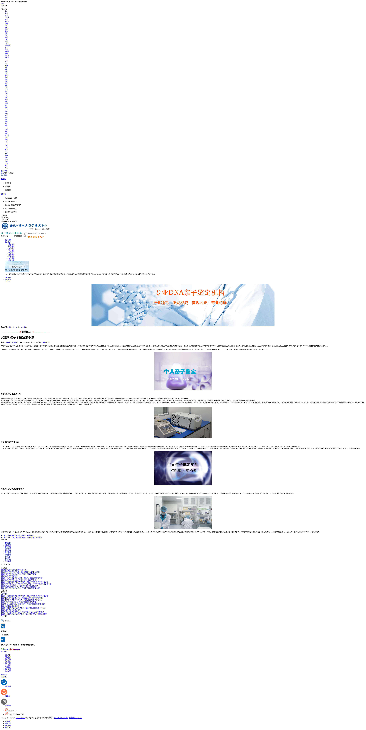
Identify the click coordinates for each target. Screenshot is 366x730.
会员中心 (8, 282)
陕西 (6, 165)
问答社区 (4, 616)
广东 (6, 143)
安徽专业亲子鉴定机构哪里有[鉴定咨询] (17, 535)
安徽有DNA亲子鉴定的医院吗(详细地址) (14, 570)
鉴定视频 (11, 258)
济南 (6, 129)
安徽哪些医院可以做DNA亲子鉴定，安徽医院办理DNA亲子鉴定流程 (24, 614)
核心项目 (3, 194)
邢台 (6, 25)
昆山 (6, 89)
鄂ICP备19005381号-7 (61, 718)
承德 (6, 31)
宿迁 (6, 87)
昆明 (6, 163)
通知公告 (11, 244)
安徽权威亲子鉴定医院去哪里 (11, 610)
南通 (6, 73)
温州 (6, 97)
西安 (6, 167)
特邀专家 (11, 260)
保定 (6, 27)
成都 (6, 155)
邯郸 (6, 23)
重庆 (6, 151)
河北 (6, 15)
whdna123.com (20, 718)
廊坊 (6, 35)
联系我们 (8, 279)
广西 (6, 147)
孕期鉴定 (11, 256)
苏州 (6, 71)
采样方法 (8, 727)
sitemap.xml (78, 718)
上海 (6, 59)
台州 (6, 111)
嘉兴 (6, 99)
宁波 (6, 95)
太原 (6, 41)
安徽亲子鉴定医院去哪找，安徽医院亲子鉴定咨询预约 (19, 602)
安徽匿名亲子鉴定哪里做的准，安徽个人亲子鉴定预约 (19, 574)
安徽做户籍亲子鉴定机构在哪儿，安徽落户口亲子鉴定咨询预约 (22, 578)
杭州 (6, 93)
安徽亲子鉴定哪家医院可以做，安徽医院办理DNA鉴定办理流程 (22, 612)
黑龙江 (7, 55)
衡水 (6, 37)
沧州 (6, 33)
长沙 (6, 141)
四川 (6, 153)
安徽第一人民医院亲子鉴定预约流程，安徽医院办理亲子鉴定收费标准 (24, 582)
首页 (2, 173)
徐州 (6, 67)
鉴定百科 (8, 557)
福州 (6, 121)
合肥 (6, 117)
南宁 (6, 149)
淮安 (6, 77)
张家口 (7, 29)
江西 (6, 123)
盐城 (6, 79)
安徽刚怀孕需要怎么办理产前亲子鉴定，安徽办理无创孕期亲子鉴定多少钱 (26, 584)
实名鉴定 (11, 254)
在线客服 (4, 215)
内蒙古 (7, 43)
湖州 (6, 101)
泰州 (6, 85)
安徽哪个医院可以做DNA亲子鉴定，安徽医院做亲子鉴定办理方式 (23, 608)
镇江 (6, 83)
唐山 (6, 19)
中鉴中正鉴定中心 (12, 342)
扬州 (6, 81)
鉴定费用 (8, 277)
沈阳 (6, 49)
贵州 (6, 157)
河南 (6, 131)
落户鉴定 (11, 250)
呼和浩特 (8, 45)
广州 (6, 145)
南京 (6, 63)
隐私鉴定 (11, 246)
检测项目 (8, 721)
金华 (6, 105)
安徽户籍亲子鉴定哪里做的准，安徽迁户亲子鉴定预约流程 (20, 588)
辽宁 (6, 47)
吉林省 (7, 51)
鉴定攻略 (8, 242)
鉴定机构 (11, 248)
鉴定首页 (8, 240)
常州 (6, 69)
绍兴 (6, 103)
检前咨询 (3, 179)
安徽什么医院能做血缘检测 (10, 606)
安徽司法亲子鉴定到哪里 (9, 576)
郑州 (6, 133)
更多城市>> (5, 171)
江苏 (6, 61)
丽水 (6, 113)
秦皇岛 (7, 21)
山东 (6, 127)
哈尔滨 (7, 57)
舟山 (6, 109)
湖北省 (7, 135)
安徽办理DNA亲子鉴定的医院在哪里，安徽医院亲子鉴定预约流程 (23, 604)
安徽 (2, 3)
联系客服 (4, 175)
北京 (6, 11)
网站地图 (72, 718)
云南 (6, 161)
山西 (6, 39)
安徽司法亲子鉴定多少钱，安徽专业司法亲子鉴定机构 (19, 580)
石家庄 (7, 17)
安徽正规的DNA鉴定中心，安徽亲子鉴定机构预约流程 (19, 586)
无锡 (6, 65)
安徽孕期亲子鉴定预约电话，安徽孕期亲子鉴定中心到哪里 (20, 572)
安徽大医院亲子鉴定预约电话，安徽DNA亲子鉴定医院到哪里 (21, 598)
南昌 (6, 125)
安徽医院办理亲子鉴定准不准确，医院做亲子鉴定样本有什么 (21, 600)
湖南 (6, 139)
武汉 (6, 137)
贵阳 (6, 159)
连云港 (7, 75)
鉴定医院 (11, 252)
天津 (6, 13)
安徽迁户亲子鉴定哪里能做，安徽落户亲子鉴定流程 (21, 537)
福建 (6, 119)
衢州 (6, 107)
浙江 (6, 91)
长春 (6, 53)
